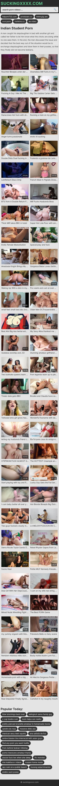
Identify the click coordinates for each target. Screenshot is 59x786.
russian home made (34, 762)
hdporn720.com (9, 16)
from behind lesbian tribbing (15, 748)
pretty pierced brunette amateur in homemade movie (26, 724)
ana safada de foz (38, 733)
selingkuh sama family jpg (40, 714)
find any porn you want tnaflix (15, 743)
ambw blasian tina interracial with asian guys (22, 738)
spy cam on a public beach (14, 767)
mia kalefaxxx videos (11, 762)
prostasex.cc (26, 16)
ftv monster (40, 757)
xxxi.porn (6, 21)
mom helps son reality (31, 719)
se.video (32, 21)
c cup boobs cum (10, 719)
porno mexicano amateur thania (16, 753)
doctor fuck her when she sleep (16, 757)
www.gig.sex (42, 16)
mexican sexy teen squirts (14, 733)
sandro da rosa (9, 729)
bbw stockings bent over (13, 714)
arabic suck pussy (10, 772)
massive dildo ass (28, 729)
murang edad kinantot (40, 767)
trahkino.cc (20, 21)
